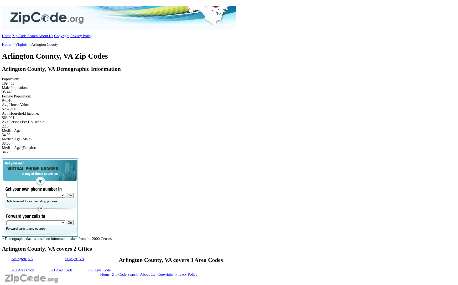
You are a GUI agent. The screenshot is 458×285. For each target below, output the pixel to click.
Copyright (61, 36)
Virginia (21, 44)
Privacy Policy (81, 36)
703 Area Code (99, 270)
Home (6, 36)
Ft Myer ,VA (74, 259)
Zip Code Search (25, 36)
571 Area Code (61, 270)
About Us (45, 36)
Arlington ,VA (22, 259)
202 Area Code (22, 270)
